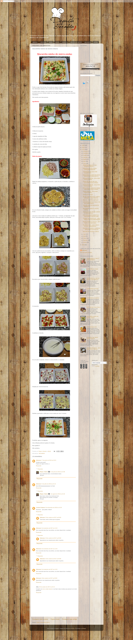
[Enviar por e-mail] (57, 451)
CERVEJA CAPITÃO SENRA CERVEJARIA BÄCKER (90, 169)
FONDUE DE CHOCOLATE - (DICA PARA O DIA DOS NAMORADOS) (91, 219)
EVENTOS (65, 42)
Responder (38, 465)
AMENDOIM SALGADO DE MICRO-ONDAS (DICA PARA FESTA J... (91, 175)
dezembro (86, 151)
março (85, 238)
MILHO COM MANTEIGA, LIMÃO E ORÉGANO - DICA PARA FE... (91, 197)
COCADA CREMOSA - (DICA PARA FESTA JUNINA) (91, 179)
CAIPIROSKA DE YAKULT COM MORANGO (93, 259)
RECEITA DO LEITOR (76, 42)
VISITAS (95, 42)
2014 (83, 149)
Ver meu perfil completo (86, 252)
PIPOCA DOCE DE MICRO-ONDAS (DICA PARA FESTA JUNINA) (91, 189)
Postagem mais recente (40, 619)
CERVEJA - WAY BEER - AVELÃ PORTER (93, 338)
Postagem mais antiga (69, 619)
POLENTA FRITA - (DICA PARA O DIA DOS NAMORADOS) (91, 225)
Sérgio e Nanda (44, 471)
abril (84, 236)
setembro (85, 157)
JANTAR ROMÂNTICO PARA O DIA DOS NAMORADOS (91, 202)
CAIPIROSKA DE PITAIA (92, 288)
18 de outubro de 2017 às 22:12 (47, 586)
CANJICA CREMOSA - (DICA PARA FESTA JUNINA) (91, 185)
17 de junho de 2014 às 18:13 (48, 460)
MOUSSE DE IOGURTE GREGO (91, 231)
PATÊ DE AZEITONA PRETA (93, 307)
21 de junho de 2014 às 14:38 (57, 471)
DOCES (57, 42)
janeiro (85, 242)
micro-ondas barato (47, 589)
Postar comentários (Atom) (43, 622)
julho (84, 161)
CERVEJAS (43, 42)
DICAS (51, 42)
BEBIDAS (35, 42)
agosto (85, 159)
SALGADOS (87, 42)
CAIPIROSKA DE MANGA (93, 298)
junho (84, 163)
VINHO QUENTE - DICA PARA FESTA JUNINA (90, 192)
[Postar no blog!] (58, 451)
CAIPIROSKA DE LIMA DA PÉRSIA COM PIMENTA (93, 279)
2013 (83, 244)
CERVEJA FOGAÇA (88, 194)
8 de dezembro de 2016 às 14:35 (53, 507)
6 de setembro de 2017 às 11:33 (49, 528)
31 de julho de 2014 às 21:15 (48, 483)
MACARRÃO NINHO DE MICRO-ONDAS (92, 317)
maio (84, 234)
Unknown (38, 460)
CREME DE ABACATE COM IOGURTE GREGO (90, 166)
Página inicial (55, 619)
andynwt (72, 628)
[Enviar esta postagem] (54, 451)
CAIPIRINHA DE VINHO (92, 269)
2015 (83, 147)
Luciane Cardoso (40, 507)
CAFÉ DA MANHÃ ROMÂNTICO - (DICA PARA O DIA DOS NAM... (91, 216)
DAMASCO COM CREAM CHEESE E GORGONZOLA (91, 212)
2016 (83, 145)
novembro (86, 153)
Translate (97, 366)
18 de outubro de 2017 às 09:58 (53, 558)
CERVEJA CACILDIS (92, 327)
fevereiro (85, 240)
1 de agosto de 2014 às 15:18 (57, 494)
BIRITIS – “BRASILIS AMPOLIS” (91, 200)
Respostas (40, 469)
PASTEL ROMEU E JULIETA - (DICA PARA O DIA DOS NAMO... (92, 222)
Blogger (84, 628)
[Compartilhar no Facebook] (61, 451)
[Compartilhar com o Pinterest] (63, 451)
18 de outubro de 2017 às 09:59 (53, 517)
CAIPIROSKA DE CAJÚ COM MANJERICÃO (90, 172)
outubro (85, 155)
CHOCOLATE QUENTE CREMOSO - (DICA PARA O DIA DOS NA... (91, 229)
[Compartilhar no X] (60, 451)
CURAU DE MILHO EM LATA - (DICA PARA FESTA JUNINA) (90, 182)
